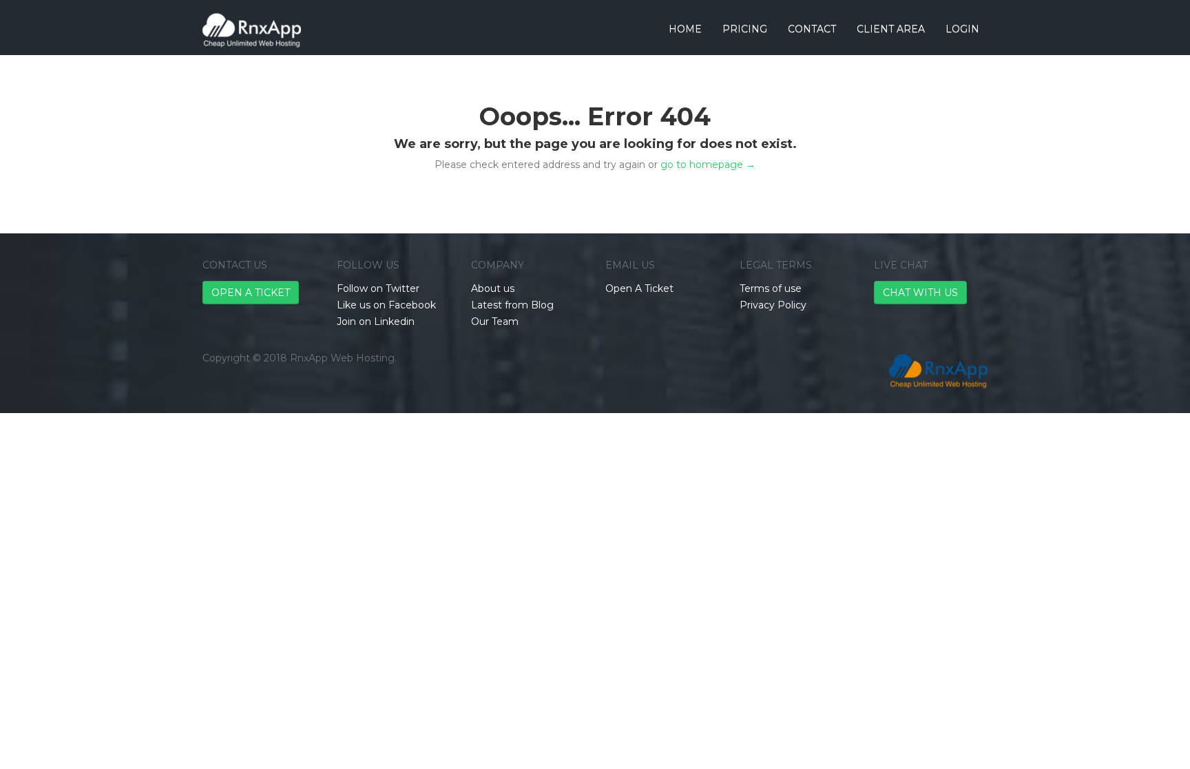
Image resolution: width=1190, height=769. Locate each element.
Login (962, 29)
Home (685, 29)
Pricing (744, 29)
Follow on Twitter (378, 288)
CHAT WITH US (920, 292)
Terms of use (771, 288)
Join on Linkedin (376, 321)
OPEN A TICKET (250, 292)
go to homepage (707, 164)
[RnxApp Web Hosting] (251, 17)
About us (492, 288)
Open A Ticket (639, 288)
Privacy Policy (773, 305)
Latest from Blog (512, 305)
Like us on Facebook (386, 305)
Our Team (495, 321)
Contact (812, 29)
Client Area (891, 29)
